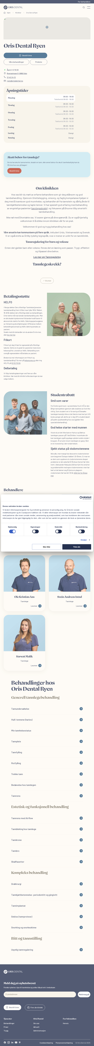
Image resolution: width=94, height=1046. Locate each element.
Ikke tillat (46, 547)
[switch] (35, 531)
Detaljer (84, 540)
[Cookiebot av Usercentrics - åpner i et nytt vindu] (81, 498)
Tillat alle (76, 547)
